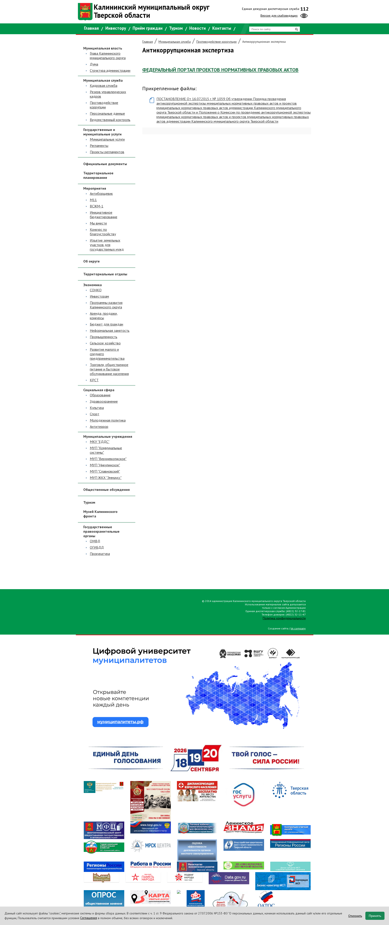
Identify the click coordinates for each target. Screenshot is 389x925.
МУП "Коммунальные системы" (106, 450)
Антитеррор (99, 426)
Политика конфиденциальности (284, 618)
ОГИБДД (97, 547)
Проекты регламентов (107, 152)
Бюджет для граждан (106, 324)
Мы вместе (98, 223)
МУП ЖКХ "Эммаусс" (106, 477)
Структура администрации (110, 70)
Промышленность (103, 337)
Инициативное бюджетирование (103, 214)
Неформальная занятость (109, 330)
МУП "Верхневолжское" (108, 458)
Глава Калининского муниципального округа (108, 55)
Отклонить (355, 916)
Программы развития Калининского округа (106, 304)
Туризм (176, 28)
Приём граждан (148, 28)
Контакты (221, 28)
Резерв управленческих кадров (108, 94)
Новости (197, 28)
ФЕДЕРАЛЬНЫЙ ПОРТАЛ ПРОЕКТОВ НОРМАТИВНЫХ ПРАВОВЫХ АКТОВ (220, 70)
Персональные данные (107, 113)
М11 (93, 200)
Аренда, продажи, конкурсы (104, 315)
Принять (375, 916)
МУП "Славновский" (105, 471)
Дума (94, 64)
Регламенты (99, 145)
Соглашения (88, 918)
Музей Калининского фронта (100, 513)
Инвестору (115, 28)
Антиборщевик (101, 193)
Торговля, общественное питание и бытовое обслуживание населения (109, 369)
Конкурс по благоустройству (103, 231)
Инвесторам (99, 296)
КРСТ (94, 380)
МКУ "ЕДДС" (99, 441)
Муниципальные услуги (107, 139)
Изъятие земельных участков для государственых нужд (107, 244)
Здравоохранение (104, 401)
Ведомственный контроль (110, 119)
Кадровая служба (103, 85)
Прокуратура (100, 553)
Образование (100, 395)
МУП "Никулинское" (105, 465)
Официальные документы (105, 164)
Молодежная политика (108, 420)
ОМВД (95, 541)
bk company (298, 628)
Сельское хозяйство (105, 343)
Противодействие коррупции (104, 104)
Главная (91, 28)
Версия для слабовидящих (279, 15)
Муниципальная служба (174, 42)
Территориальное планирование (98, 175)
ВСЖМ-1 (96, 206)
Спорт (94, 414)
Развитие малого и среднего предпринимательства (107, 354)
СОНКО (96, 290)
